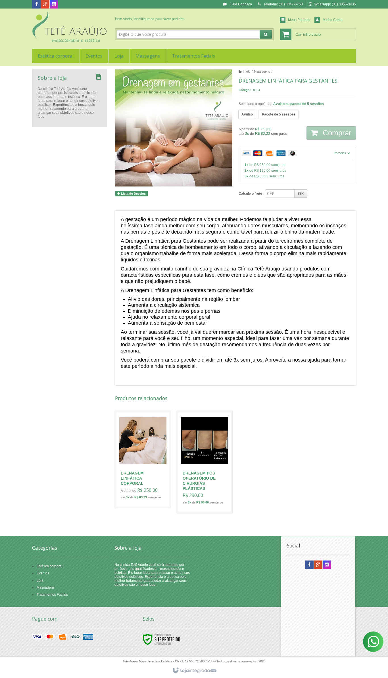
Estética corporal (49, 566)
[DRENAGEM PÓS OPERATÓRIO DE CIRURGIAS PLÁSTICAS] (204, 462)
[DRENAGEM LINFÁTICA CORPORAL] (142, 459)
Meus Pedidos (299, 20)
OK (301, 193)
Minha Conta (333, 20)
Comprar (336, 133)
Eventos (43, 573)
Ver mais (146, 480)
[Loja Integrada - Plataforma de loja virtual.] (194, 670)
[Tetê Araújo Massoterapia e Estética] (69, 27)
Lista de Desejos (133, 193)
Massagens (262, 71)
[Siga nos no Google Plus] (45, 5)
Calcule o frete (250, 194)
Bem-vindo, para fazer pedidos (149, 19)
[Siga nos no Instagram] (54, 5)
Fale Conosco (241, 4)
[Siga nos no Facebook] (36, 5)
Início (246, 71)
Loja (40, 580)
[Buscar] (266, 34)
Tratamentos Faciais (52, 595)
